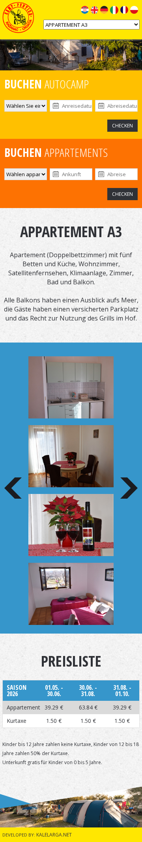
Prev (13, 488)
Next (129, 488)
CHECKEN (122, 125)
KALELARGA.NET (54, 834)
